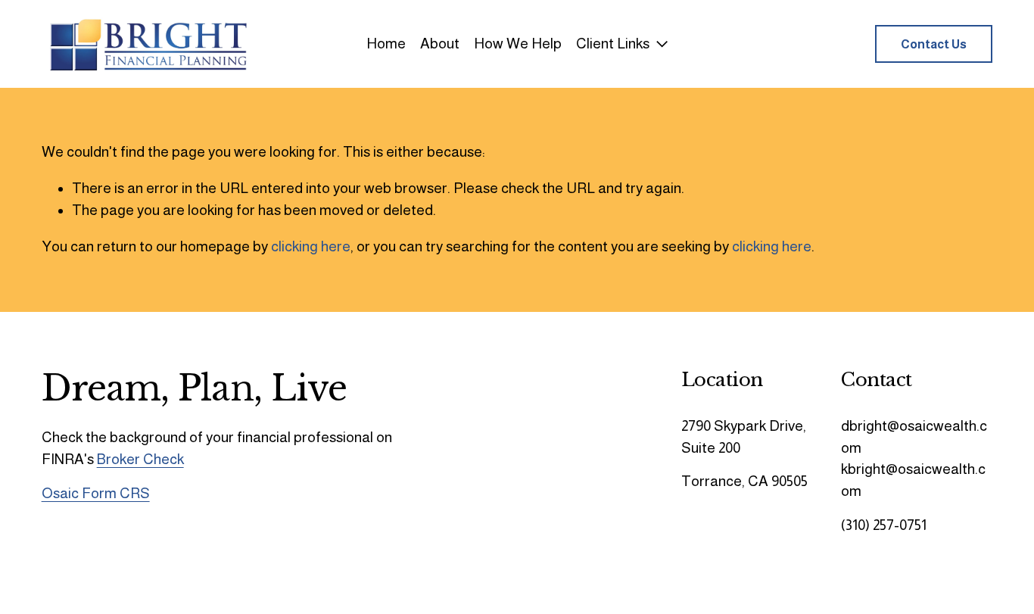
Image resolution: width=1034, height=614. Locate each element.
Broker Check (140, 459)
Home (386, 43)
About (439, 43)
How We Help (518, 43)
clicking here (310, 246)
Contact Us (934, 44)
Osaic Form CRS (96, 493)
